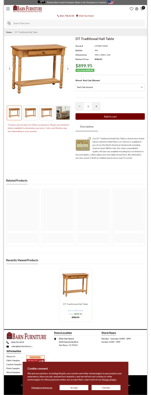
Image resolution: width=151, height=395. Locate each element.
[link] (22, 234)
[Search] (75, 23)
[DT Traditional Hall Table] (75, 284)
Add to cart (110, 116)
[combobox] (78, 23)
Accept (74, 387)
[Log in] (137, 9)
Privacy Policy (109, 379)
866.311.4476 (17, 342)
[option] (38, 68)
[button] (9, 68)
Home (9, 32)
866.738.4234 (67, 15)
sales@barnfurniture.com (23, 346)
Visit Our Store (86, 15)
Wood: (88, 80)
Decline (106, 387)
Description (87, 126)
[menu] (8, 9)
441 (96, 50)
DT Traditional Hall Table (75, 304)
